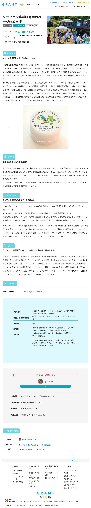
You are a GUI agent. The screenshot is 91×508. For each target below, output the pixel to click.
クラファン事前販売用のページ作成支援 (35, 444)
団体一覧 (32, 486)
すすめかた (16, 474)
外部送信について (73, 501)
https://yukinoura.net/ (33, 291)
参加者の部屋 (68, 479)
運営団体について (36, 501)
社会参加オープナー (70, 485)
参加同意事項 (48, 501)
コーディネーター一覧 (18, 478)
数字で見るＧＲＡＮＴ (71, 482)
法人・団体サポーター (71, 488)
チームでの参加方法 (34, 482)
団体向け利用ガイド (51, 478)
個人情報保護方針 (60, 501)
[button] (9, 127)
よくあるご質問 (18, 482)
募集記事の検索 (34, 478)
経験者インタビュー (70, 476)
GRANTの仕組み (18, 471)
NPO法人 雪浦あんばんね (24, 31)
